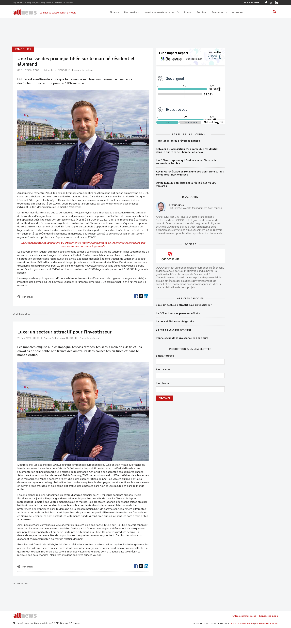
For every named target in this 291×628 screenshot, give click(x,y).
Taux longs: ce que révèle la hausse (178, 140)
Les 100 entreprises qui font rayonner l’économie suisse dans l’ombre (186, 162)
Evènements (219, 12)
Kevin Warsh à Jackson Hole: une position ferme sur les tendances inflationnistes (190, 173)
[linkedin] (146, 296)
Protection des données (266, 623)
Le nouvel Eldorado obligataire (175, 321)
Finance (114, 12)
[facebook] (136, 296)
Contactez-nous (268, 616)
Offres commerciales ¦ (244, 616)
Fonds (188, 12)
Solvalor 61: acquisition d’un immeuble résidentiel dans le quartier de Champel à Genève (187, 151)
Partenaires (131, 12)
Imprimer (27, 297)
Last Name (163, 383)
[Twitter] (271, 3)
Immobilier (23, 49)
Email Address (165, 355)
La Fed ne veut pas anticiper (173, 329)
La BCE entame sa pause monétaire (178, 313)
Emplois (201, 12)
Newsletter (253, 2)
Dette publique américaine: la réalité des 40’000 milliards (186, 184)
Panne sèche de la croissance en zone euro (182, 338)
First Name (163, 369)
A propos (237, 12)
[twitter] (141, 296)
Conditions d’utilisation (242, 623)
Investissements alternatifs (161, 12)
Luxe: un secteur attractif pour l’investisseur (184, 304)
